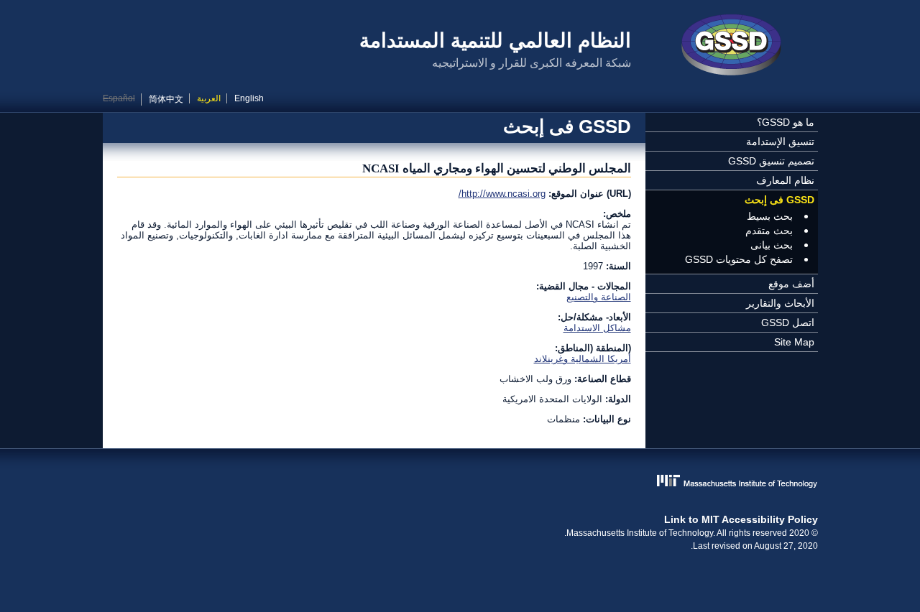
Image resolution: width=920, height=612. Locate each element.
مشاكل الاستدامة (597, 328)
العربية (209, 98)
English (249, 98)
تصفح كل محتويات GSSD (739, 259)
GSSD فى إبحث (779, 199)
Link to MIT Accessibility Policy (741, 519)
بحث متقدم (769, 230)
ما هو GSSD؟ (785, 122)
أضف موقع (791, 283)
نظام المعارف (785, 180)
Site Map (794, 342)
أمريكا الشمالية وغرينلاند (582, 358)
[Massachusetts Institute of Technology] (460, 482)
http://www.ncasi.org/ (502, 193)
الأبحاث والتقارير (780, 303)
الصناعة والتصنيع (598, 297)
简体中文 (166, 99)
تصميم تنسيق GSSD (771, 161)
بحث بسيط (770, 216)
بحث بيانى (771, 245)
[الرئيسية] (731, 46)
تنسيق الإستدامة (780, 141)
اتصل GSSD (787, 322)
